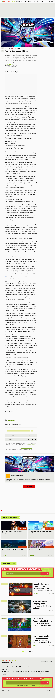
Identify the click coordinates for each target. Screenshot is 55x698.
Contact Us (13, 666)
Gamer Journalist (5, 673)
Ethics (8, 666)
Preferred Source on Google (26, 448)
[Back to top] (1, 510)
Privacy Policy (36, 575)
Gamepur (17, 671)
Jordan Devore (10, 64)
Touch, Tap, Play (34, 673)
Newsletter (19, 1)
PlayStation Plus (21, 430)
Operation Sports (19, 673)
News (25, 1)
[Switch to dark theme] (49, 1)
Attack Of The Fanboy (24, 671)
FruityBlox (40, 673)
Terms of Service (30, 575)
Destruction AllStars (11, 430)
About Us (4, 666)
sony (31, 430)
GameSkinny (12, 673)
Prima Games (32, 671)
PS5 (25, 430)
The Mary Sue (27, 673)
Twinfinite (12, 671)
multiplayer (16, 430)
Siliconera (38, 671)
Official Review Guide (14, 477)
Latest (42, 1)
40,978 (29, 651)
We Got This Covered (45, 671)
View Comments (29, 486)
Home (6, 48)
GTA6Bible (4, 674)
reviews (29, 430)
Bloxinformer (46, 673)
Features (36, 1)
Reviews (30, 1)
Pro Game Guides (5, 671)
